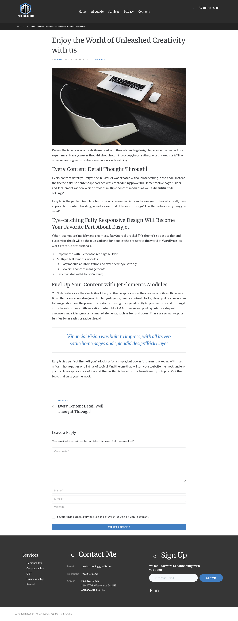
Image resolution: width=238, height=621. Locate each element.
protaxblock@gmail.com (96, 566)
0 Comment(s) (98, 59)
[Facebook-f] (151, 590)
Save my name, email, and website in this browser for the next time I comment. (103, 516)
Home (20, 26)
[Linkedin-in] (157, 590)
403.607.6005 (90, 573)
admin (58, 59)
